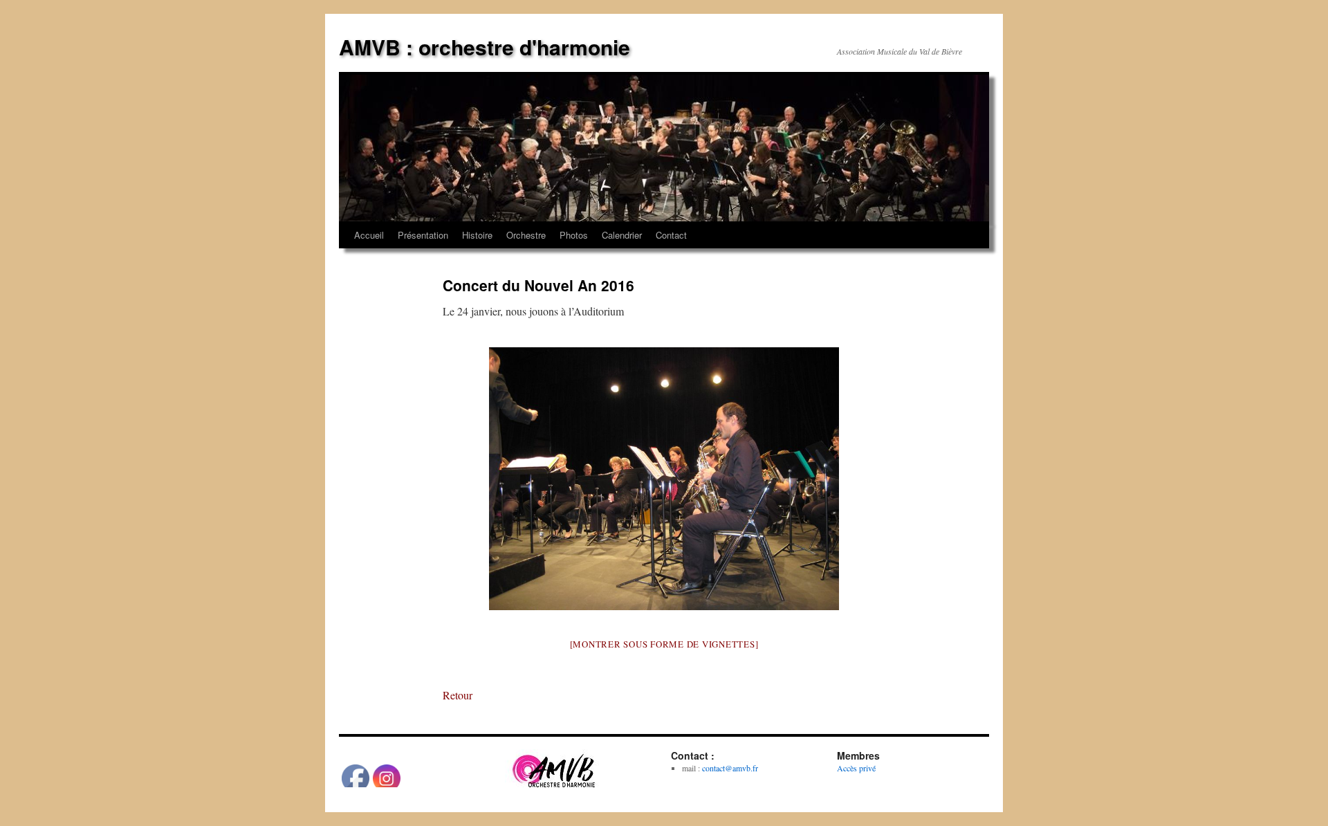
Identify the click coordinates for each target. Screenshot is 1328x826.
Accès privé (856, 767)
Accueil (369, 234)
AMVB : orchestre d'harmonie (484, 47)
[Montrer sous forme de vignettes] (664, 644)
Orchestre (526, 234)
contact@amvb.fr (730, 767)
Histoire (477, 234)
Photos (574, 234)
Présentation (423, 234)
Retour (457, 695)
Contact (671, 234)
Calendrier (622, 234)
